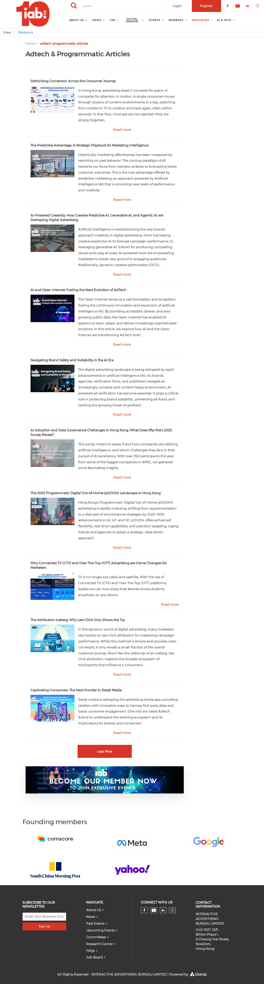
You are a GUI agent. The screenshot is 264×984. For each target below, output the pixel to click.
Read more (122, 130)
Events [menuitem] (154, 20)
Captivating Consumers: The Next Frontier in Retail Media (76, 690)
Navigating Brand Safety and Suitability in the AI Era (72, 360)
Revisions (25, 32)
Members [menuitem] (176, 20)
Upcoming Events (100, 930)
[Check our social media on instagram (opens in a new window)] (172, 910)
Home (31, 44)
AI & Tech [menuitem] (224, 20)
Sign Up (44, 926)
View (7, 32)
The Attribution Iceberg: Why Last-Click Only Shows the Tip (78, 620)
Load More (104, 751)
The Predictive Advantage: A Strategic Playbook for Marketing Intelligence (89, 145)
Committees (96, 937)
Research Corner (99, 944)
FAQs (90, 951)
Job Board (94, 957)
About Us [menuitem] (76, 20)
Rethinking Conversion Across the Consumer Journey (73, 81)
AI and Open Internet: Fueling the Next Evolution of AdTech (78, 290)
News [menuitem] (96, 20)
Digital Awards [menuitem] (132, 20)
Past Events (95, 923)
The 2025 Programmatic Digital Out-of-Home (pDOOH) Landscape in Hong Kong (96, 493)
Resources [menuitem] (200, 20)
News (90, 917)
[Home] (33, 14)
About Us (93, 910)
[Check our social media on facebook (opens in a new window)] (144, 910)
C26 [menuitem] (112, 20)
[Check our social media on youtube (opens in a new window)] (154, 910)
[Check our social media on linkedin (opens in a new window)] (163, 910)
